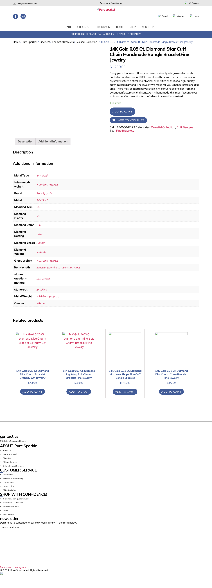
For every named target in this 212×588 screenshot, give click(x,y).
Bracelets (44, 41)
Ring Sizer (7, 458)
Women (41, 303)
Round (40, 242)
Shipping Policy (9, 490)
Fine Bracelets (125, 130)
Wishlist (147, 26)
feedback (103, 26)
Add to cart (122, 111)
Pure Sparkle (44, 193)
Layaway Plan (9, 482)
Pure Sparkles (30, 41)
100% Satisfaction (10, 506)
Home (119, 26)
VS (38, 216)
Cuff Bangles (185, 127)
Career (5, 510)
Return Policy (8, 486)
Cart (68, 26)
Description (25, 141)
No (38, 207)
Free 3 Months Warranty (13, 478)
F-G (38, 225)
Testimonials (8, 514)
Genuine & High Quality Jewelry (16, 499)
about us (7, 450)
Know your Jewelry (10, 454)
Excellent (41, 289)
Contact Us (8, 474)
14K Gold (41, 175)
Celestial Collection (86, 41)
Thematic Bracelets (63, 41)
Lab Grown (43, 278)
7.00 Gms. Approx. (47, 184)
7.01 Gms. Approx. (47, 260)
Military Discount (10, 462)
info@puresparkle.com (28, 3)
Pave (39, 234)
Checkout (84, 26)
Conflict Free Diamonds (13, 502)
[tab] (25, 141)
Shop (133, 26)
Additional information (53, 141)
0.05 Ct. (41, 251)
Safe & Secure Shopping (13, 466)
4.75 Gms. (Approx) (47, 296)
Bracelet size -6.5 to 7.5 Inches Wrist (58, 267)
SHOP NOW (135, 34)
